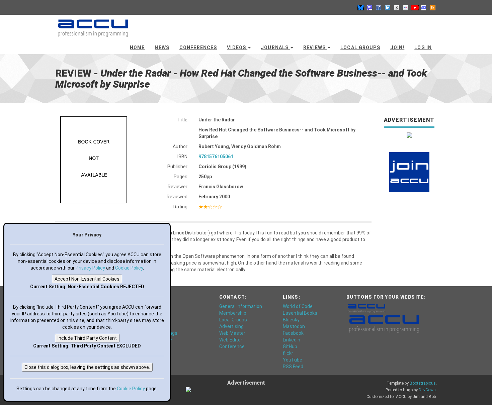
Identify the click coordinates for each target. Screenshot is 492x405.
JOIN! (397, 47)
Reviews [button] (315, 47)
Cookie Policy (129, 268)
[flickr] (406, 7)
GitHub (290, 346)
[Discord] (424, 7)
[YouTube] (415, 7)
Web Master (232, 333)
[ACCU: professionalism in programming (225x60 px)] (384, 323)
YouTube (292, 360)
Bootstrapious (423, 383)
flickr (288, 353)
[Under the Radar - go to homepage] (93, 25)
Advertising (231, 326)
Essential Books (300, 313)
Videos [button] (237, 47)
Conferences (198, 47)
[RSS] (433, 7)
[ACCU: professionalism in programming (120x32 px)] (366, 308)
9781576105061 (215, 156)
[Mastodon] (369, 7)
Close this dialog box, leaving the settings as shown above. (87, 367)
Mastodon (294, 326)
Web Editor (230, 339)
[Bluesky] (360, 7)
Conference (232, 346)
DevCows (427, 390)
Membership (232, 313)
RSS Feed (293, 366)
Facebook (293, 333)
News (162, 47)
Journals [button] (275, 47)
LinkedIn (291, 339)
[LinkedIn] (388, 7)
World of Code (298, 306)
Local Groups (360, 47)
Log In (423, 47)
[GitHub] (397, 7)
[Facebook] (379, 7)
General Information (240, 306)
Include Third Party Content (87, 338)
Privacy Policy (90, 268)
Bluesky (291, 319)
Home (137, 47)
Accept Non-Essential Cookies (87, 279)
